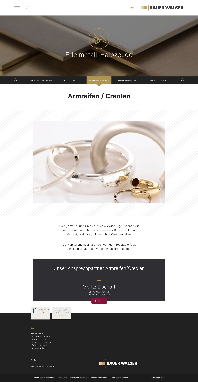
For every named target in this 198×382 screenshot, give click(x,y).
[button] (16, 80)
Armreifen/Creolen (99, 80)
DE (129, 8)
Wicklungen (70, 80)
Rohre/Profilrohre (128, 80)
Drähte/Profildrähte (41, 80)
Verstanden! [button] (158, 378)
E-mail (99, 301)
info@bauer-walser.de (39, 345)
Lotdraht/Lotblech (157, 80)
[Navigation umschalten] (17, 8)
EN (132, 8)
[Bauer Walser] (162, 7)
